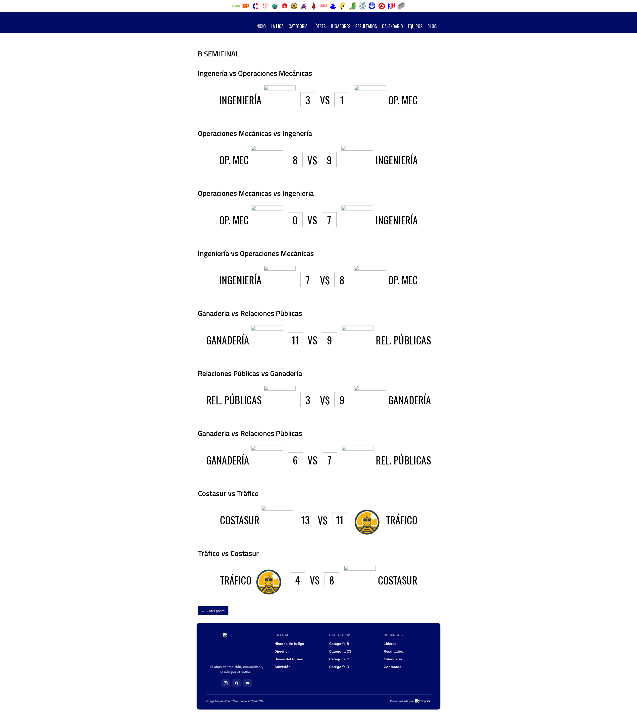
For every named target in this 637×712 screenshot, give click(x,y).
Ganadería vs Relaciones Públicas (250, 313)
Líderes (319, 26)
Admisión (282, 667)
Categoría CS (340, 651)
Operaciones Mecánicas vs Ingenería (255, 133)
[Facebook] (236, 683)
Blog (432, 26)
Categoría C (339, 659)
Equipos (415, 26)
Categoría (298, 26)
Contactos (392, 667)
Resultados (366, 26)
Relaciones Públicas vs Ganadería (250, 373)
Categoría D (339, 667)
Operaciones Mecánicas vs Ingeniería (256, 193)
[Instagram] (225, 683)
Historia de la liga (289, 644)
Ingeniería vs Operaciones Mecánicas (256, 253)
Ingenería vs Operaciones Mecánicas (255, 73)
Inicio (261, 26)
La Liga (277, 26)
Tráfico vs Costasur (228, 553)
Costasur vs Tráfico (228, 493)
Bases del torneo (288, 659)
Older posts (213, 610)
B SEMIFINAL (218, 53)
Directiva (281, 651)
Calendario (392, 26)
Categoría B (339, 644)
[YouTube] (247, 683)
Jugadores (340, 26)
